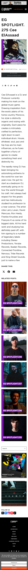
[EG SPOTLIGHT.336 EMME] (14, 401)
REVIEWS (14, 536)
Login (15, 9)
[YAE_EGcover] (14, 506)
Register (20, 9)
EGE (14, 546)
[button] (26, 9)
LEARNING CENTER (14, 541)
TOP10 (14, 543)
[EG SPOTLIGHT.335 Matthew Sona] (14, 428)
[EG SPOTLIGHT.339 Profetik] (14, 321)
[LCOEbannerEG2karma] (14, 477)
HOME (14, 526)
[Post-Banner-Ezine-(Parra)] (14, 4)
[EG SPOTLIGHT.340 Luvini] (14, 294)
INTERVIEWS (14, 529)
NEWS (14, 531)
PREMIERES (14, 538)
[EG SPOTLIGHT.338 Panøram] (14, 347)
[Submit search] (25, 448)
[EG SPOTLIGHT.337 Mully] (14, 374)
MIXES (14, 534)
